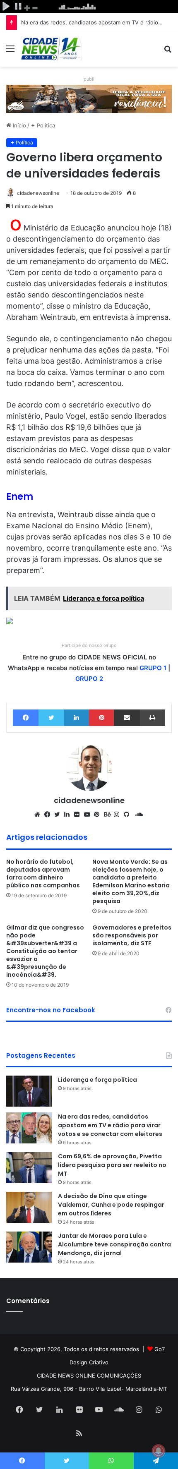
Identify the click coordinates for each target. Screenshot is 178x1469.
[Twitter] (51, 717)
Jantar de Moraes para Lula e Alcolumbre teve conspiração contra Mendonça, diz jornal (114, 1244)
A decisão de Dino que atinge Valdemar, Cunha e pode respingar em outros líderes (111, 1204)
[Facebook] (25, 717)
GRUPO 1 (153, 668)
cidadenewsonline (38, 193)
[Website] (39, 815)
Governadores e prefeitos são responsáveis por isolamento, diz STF (131, 935)
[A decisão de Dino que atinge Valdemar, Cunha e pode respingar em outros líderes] (29, 1207)
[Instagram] (119, 815)
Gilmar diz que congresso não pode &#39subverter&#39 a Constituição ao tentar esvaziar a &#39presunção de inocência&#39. (45, 951)
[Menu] (10, 51)
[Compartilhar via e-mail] (127, 717)
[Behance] (109, 815)
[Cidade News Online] (51, 48)
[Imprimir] (152, 717)
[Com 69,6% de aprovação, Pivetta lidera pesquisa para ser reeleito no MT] (29, 1167)
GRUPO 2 (89, 679)
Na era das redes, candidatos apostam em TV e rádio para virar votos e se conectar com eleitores (110, 1125)
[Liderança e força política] (29, 1091)
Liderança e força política (97, 1080)
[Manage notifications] (158, 1450)
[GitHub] (129, 815)
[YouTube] (89, 815)
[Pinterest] (101, 717)
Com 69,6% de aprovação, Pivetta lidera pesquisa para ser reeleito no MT (112, 1165)
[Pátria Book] (99, 1434)
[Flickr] (79, 815)
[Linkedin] (76, 717)
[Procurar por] (168, 51)
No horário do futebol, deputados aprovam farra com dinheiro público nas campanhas (43, 873)
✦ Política (43, 125)
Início (18, 125)
